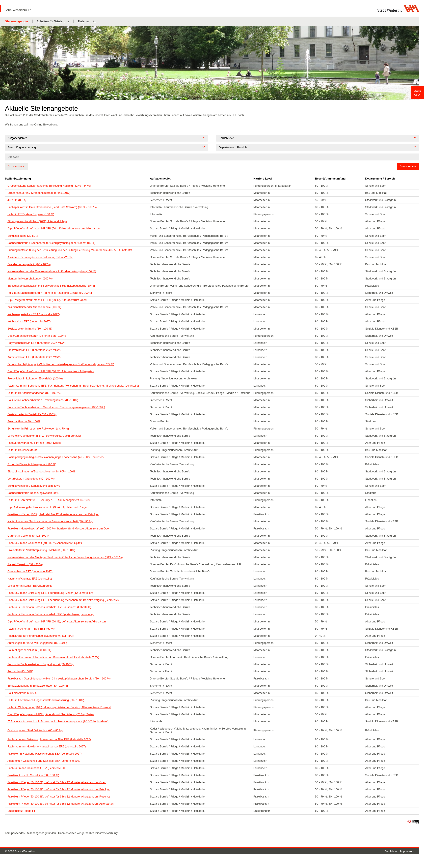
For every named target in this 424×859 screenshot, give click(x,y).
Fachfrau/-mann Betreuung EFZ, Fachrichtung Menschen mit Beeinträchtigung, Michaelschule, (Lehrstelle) (73, 385)
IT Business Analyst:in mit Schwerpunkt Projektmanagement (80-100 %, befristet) (57, 721)
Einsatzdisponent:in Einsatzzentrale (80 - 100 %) (37, 685)
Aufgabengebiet (160, 178)
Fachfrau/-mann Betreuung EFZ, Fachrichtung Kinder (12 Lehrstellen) (50, 592)
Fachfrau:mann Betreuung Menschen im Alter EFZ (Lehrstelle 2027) (49, 739)
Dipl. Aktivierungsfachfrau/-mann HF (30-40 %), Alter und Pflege (47, 507)
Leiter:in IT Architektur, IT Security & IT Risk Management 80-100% (49, 500)
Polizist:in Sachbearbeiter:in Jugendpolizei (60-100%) (40, 664)
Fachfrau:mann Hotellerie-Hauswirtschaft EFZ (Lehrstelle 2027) (46, 746)
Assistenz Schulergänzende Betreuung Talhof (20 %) (40, 257)
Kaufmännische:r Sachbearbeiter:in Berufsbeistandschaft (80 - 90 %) (50, 521)
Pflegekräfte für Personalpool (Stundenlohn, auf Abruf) (40, 635)
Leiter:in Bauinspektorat (22, 450)
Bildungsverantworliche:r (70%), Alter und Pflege (37, 221)
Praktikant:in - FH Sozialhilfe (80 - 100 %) (33, 775)
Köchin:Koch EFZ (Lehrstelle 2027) (29, 321)
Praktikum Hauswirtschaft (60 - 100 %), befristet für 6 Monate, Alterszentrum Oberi (58, 528)
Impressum (407, 851)
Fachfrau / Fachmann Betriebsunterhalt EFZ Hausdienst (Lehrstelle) (49, 607)
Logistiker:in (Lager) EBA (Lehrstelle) (30, 585)
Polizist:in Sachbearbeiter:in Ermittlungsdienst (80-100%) (42, 400)
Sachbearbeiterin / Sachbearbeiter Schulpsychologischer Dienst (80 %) (51, 243)
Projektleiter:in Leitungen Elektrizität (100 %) (35, 378)
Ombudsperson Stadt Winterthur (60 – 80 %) (35, 730)
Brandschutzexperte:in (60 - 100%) (29, 264)
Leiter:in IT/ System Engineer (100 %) (30, 214)
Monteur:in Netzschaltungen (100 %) (30, 278)
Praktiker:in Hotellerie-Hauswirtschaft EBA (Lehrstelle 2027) (44, 753)
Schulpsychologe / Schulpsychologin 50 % (33, 485)
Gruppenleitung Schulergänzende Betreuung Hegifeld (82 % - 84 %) (49, 185)
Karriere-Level (262, 178)
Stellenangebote (16, 21)
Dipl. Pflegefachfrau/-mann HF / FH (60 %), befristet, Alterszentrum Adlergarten (56, 621)
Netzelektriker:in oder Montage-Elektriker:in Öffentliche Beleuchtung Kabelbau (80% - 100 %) (65, 557)
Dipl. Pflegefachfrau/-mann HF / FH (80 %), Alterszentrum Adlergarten (50, 371)
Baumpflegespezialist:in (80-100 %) (29, 650)
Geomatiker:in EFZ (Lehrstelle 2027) (30, 571)
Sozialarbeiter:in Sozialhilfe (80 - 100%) (31, 414)
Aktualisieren (409, 166)
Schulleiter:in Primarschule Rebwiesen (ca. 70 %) (38, 428)
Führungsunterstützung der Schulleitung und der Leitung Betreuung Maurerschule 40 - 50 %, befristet (69, 250)
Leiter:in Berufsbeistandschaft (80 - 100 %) (34, 393)
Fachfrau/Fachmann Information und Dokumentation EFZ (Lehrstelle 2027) (53, 657)
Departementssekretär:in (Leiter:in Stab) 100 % (36, 335)
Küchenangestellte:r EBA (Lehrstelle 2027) (33, 314)
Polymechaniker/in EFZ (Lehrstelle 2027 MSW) (36, 342)
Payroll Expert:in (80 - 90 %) (25, 564)
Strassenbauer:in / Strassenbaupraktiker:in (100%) (38, 192)
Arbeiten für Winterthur (53, 21)
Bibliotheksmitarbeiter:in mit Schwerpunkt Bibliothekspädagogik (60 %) (51, 285)
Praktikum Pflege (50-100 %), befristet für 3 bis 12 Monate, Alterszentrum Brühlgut (58, 789)
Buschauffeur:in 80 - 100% (23, 421)
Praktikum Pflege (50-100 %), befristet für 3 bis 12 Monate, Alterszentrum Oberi (56, 782)
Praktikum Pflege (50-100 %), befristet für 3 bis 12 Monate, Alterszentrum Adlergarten (60, 803)
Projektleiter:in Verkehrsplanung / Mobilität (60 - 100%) (41, 550)
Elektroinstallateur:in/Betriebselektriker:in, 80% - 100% (41, 471)
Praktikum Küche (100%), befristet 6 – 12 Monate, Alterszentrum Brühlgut (53, 514)
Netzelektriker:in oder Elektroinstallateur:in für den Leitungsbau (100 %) (51, 271)
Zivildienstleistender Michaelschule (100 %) (34, 307)
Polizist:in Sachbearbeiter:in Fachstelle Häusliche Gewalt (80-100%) (49, 292)
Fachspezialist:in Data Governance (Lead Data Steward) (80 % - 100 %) (52, 207)
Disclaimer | (392, 851)
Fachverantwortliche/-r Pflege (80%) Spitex (34, 442)
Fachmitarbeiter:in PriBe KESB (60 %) (31, 628)
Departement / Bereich (380, 178)
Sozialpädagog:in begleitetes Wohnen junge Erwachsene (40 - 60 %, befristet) (55, 457)
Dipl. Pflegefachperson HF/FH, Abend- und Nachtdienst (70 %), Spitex (50, 714)
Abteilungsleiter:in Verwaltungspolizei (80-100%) (37, 642)
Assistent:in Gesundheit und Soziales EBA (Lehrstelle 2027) (44, 760)
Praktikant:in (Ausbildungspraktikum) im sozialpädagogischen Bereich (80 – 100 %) (59, 678)
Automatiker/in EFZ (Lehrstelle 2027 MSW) (34, 357)
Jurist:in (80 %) (16, 200)
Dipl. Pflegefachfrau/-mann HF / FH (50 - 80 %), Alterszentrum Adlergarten (53, 228)
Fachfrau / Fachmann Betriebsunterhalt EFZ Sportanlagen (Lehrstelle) (50, 614)
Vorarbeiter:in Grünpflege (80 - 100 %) (31, 478)
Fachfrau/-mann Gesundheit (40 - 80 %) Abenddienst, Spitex (44, 543)
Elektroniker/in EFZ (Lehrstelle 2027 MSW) (34, 350)
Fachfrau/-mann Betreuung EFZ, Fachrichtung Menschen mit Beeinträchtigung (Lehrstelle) (63, 600)
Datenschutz (87, 21)
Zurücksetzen (17, 166)
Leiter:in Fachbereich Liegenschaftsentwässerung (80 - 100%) (45, 700)
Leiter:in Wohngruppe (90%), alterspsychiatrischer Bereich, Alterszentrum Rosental (59, 707)
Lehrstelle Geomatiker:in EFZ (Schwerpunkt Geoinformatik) (44, 435)
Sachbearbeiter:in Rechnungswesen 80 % (33, 492)
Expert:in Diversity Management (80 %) (31, 464)
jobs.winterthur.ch (18, 10)
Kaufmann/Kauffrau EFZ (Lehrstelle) (29, 578)
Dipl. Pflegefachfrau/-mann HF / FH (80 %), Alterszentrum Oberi (47, 300)
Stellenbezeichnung (18, 178)
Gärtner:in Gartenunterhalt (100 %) (29, 535)
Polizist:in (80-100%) (20, 671)
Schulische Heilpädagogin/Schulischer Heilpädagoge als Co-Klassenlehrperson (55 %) (60, 364)
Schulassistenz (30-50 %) (23, 235)
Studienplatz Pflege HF (21, 810)
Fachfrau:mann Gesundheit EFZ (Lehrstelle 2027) (38, 768)
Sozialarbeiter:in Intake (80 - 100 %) (29, 328)
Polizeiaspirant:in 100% (21, 693)
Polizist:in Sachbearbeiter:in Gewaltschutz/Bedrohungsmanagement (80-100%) (56, 407)
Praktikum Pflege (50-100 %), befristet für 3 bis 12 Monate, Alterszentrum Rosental (58, 796)
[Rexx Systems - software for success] (413, 822)
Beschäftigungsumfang (330, 178)
